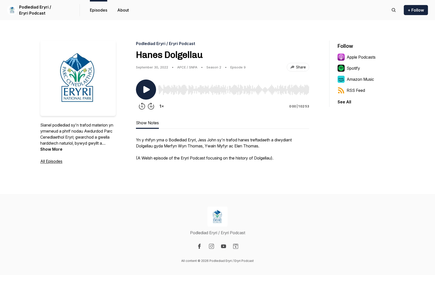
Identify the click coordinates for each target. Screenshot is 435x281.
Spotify (353, 68)
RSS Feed (356, 90)
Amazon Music (360, 79)
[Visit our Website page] (235, 246)
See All (344, 101)
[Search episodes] (394, 10)
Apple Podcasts (361, 57)
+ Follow (416, 10)
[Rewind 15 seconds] (142, 106)
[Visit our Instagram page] (211, 246)
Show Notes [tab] (147, 122)
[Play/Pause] (146, 89)
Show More (51, 149)
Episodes (98, 10)
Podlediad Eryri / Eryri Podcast (35, 10)
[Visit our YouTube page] (223, 246)
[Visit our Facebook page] (199, 246)
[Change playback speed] (162, 106)
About (123, 10)
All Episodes (51, 161)
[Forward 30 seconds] (151, 106)
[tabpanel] (222, 151)
